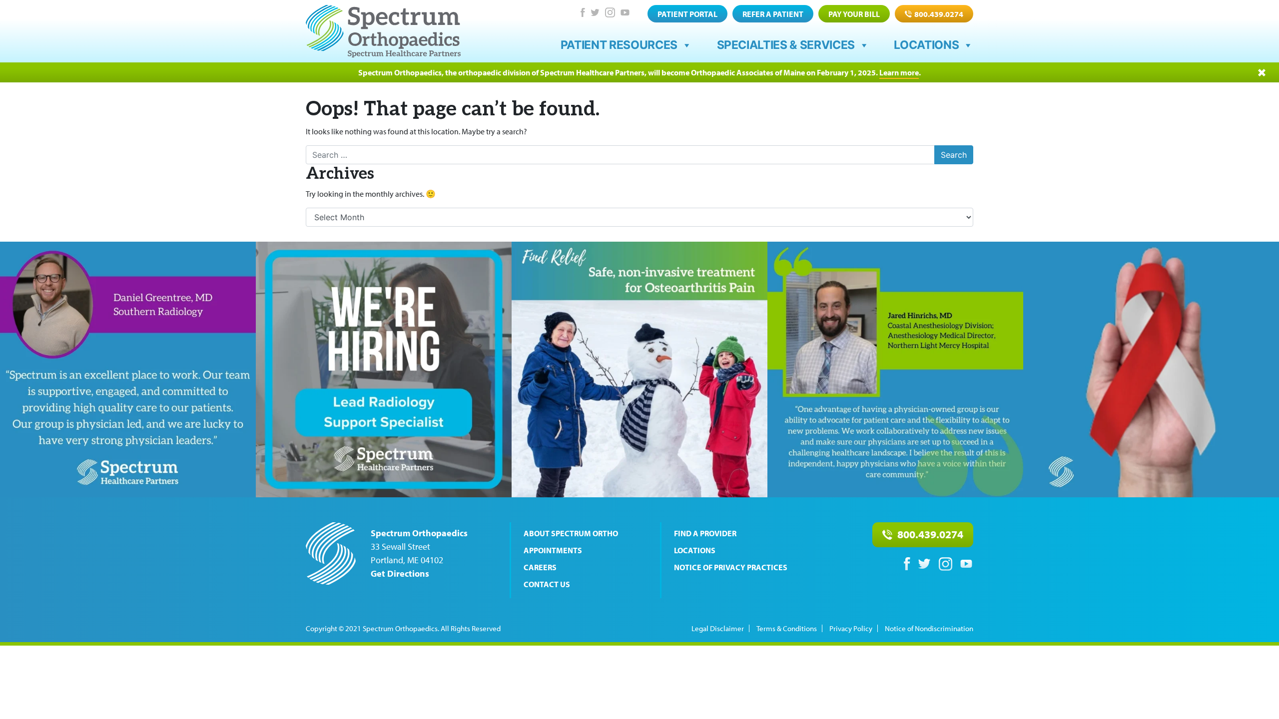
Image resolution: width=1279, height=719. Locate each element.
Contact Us (547, 584)
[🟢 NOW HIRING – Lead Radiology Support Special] (384, 369)
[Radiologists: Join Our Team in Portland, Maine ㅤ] (128, 369)
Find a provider (705, 533)
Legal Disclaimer (717, 628)
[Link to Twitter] (595, 12)
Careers (540, 567)
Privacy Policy (850, 628)
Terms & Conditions (786, 628)
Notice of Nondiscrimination (929, 628)
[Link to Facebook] (582, 12)
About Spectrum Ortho (571, 533)
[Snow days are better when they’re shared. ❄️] (639, 369)
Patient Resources (619, 45)
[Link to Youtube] (625, 12)
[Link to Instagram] (610, 12)
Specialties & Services (786, 45)
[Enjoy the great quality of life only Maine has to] (895, 369)
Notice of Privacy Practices (730, 567)
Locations (926, 45)
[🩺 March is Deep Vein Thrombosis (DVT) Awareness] (1151, 369)
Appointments (553, 550)
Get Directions (400, 573)
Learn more (899, 72)
